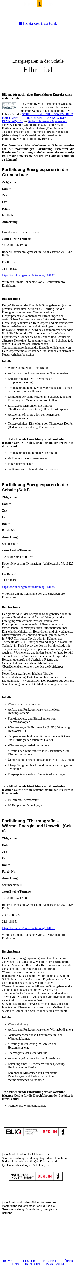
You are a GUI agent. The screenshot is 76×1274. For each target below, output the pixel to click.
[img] (38, 59)
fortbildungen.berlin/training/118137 (32, 275)
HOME (7, 1260)
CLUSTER (28, 1260)
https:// (6, 275)
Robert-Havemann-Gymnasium (47, 121)
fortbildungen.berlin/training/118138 (32, 587)
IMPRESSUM (55, 1264)
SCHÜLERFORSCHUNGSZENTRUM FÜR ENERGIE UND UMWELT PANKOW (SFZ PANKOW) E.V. (37, 118)
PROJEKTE (50, 1260)
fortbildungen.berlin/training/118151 (32, 928)
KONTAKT (32, 1264)
